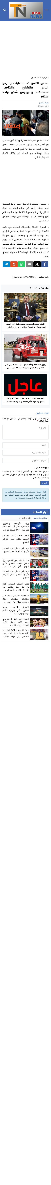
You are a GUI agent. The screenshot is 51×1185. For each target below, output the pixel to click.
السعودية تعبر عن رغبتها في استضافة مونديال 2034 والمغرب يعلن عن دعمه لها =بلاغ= (16, 600)
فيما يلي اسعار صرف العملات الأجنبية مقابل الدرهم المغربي (16, 550)
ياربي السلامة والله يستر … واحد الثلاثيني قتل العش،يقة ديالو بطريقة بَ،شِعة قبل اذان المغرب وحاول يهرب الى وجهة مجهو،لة (25, 368)
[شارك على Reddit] (14, 264)
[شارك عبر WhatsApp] (22, 264)
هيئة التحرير (44, 102)
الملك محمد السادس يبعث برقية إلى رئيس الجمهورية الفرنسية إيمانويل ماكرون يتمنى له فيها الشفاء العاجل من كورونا (25, 327)
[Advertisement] (25, 47)
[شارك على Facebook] (45, 264)
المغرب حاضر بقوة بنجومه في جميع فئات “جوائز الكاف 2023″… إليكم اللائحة (16, 622)
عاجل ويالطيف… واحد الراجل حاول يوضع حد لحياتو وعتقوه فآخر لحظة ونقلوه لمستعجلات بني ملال (25, 402)
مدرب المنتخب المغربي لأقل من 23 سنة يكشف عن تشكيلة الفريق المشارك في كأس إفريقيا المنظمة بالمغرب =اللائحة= (16, 590)
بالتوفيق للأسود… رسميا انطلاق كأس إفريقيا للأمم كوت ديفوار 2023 (16, 610)
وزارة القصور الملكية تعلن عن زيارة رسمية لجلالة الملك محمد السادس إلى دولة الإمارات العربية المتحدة (16, 635)
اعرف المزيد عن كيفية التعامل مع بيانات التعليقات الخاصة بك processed (25, 496)
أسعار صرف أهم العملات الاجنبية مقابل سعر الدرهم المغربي (16, 539)
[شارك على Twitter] (37, 264)
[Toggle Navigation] (47, 10)
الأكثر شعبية (25, 518)
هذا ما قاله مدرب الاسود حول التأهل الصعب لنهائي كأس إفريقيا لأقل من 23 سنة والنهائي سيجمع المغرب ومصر (16, 565)
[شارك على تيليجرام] (6, 264)
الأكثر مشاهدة (40, 518)
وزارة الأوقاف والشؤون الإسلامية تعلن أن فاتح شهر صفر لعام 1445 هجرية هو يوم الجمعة (16, 528)
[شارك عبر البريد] (29, 264)
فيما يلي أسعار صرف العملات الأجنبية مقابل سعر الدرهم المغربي (16, 575)
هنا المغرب (35, 77)
